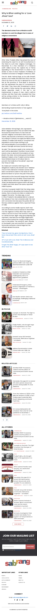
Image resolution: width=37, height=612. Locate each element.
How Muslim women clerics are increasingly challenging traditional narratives (24, 298)
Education (17, 498)
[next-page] (7, 420)
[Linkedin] (11, 26)
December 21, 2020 (8, 121)
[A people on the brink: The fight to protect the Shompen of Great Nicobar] (7, 317)
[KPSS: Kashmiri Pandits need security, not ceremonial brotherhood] (7, 468)
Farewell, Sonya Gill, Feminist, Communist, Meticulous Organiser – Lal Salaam (24, 338)
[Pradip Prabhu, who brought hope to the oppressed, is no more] (7, 329)
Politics (14, 8)
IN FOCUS (6, 309)
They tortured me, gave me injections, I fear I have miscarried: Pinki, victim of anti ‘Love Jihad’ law (18, 235)
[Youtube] (22, 600)
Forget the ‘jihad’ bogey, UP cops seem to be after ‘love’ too (17, 246)
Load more (17, 524)
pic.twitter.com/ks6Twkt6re (12, 113)
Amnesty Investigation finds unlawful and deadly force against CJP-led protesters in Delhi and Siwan (23, 515)
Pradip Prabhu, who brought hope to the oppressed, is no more (23, 325)
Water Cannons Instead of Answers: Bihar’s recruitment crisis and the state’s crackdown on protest (23, 503)
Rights (16, 464)
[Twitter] (7, 26)
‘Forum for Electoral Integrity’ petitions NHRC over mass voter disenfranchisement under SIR (23, 263)
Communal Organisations (6, 402)
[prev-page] (3, 420)
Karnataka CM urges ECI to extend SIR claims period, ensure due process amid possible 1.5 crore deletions (24, 383)
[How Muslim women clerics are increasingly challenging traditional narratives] (7, 300)
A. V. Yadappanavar (18, 318)
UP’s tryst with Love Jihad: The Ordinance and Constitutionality (17, 241)
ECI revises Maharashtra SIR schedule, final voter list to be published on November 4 (22, 411)
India (14, 267)
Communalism (6, 8)
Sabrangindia (7, 20)
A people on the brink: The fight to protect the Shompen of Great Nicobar (24, 314)
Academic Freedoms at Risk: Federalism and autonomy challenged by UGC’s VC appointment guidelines (22, 274)
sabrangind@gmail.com (20, 597)
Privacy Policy (18, 550)
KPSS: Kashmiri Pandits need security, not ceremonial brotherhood (23, 468)
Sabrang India (16, 352)
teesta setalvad (17, 342)
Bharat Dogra (16, 328)
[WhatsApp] (15, 26)
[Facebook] (3, 26)
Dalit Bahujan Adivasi (5, 321)
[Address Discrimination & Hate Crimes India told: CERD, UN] (7, 353)
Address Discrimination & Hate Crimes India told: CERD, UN (22, 349)
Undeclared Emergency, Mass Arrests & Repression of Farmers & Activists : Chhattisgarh (24, 286)
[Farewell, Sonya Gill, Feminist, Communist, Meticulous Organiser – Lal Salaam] (7, 341)
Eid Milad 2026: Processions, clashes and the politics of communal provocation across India (23, 370)
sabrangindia (17, 375)
